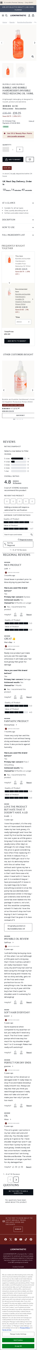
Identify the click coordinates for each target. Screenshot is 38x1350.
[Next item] (32, 390)
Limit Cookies (18, 1340)
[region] (18, 1309)
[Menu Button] (2, 15)
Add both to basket (17, 341)
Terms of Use (6, 1330)
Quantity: (7, 145)
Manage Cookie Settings (18, 1334)
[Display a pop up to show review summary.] (19, 408)
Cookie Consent (18, 1267)
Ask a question (20, 108)
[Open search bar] (6, 15)
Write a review (8, 108)
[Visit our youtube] (20, 1239)
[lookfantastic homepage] (18, 15)
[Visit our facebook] (5, 1239)
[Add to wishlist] (30, 159)
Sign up (18, 1229)
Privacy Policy (25, 1328)
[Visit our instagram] (15, 1239)
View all (31, 121)
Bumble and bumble (24, 22)
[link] (29, 15)
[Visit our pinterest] (30, 1239)
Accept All (18, 1346)
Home (5, 22)
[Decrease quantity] (6, 149)
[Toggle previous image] (1, 42)
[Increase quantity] (19, 149)
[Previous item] (3, 390)
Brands (12, 22)
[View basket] (33, 15)
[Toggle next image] (34, 42)
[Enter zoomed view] (33, 56)
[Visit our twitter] (10, 1239)
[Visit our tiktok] (25, 1239)
